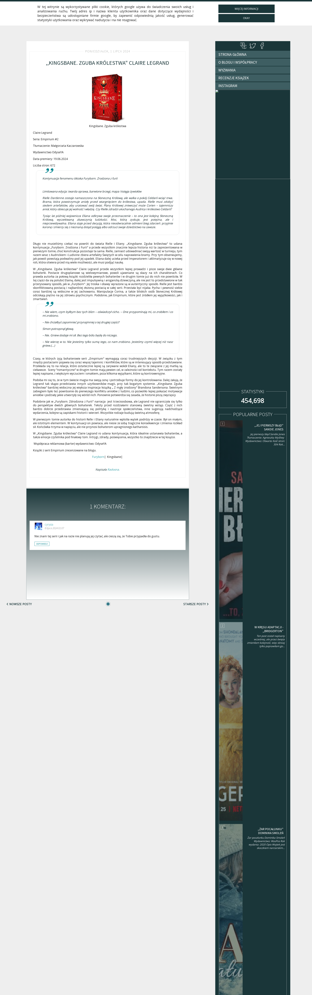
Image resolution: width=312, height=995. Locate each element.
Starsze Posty (194, 604)
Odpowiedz (42, 543)
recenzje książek (233, 77)
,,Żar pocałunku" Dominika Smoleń (270, 831)
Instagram (227, 85)
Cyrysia (49, 524)
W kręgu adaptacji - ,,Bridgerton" (268, 629)
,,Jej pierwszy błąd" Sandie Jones (268, 427)
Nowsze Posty (20, 604)
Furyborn (98, 457)
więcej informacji (246, 9)
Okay (246, 18)
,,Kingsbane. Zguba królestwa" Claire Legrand (107, 62)
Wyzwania (227, 70)
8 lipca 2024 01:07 (54, 528)
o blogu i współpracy (237, 62)
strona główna (232, 54)
